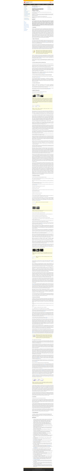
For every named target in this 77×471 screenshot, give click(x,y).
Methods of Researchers (26, 25)
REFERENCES (25, 30)
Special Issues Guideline (26, 19)
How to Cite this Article (49, 9)
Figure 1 (46, 41)
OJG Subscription (26, 12)
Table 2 (51, 260)
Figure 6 (33, 331)
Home (25, 4)
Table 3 (34, 284)
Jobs (51, 4)
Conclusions (25, 28)
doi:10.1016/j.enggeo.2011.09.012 (36, 459)
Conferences (38, 4)
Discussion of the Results (26, 27)
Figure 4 (39, 200)
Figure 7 (36, 361)
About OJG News (26, 15)
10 (36, 161)
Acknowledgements (26, 29)
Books (34, 4)
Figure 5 (42, 223)
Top (24, 21)
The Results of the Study (26, 26)
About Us (47, 4)
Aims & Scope (25, 8)
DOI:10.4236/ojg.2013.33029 (35, 7)
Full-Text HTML (49, 7)
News (43, 4)
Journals (30, 4)
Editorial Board (25, 9)
